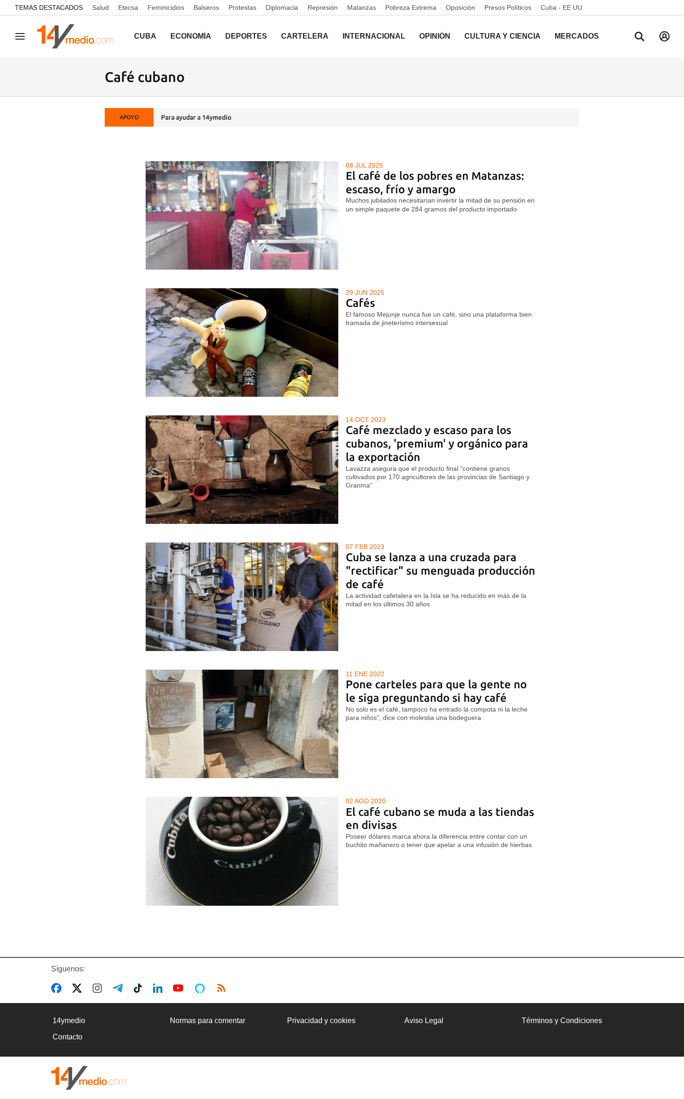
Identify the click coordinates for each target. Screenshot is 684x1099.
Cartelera (305, 36)
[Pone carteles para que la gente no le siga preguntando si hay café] (242, 724)
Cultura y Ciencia (502, 36)
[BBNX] (89, 1078)
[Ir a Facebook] (58, 988)
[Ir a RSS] (223, 988)
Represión (323, 7)
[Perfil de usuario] (664, 36)
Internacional (373, 36)
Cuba (145, 36)
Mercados (577, 36)
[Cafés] (242, 342)
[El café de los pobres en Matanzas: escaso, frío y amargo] (242, 215)
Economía (190, 36)
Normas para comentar (207, 1020)
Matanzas (361, 7)
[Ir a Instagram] (99, 988)
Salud (100, 7)
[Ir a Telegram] (120, 988)
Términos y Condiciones (562, 1020)
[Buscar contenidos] (639, 37)
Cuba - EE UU (561, 7)
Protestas (242, 7)
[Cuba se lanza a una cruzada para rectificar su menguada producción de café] (242, 597)
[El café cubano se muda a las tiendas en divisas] (242, 851)
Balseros (206, 7)
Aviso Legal (423, 1020)
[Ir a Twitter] (79, 988)
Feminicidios (166, 7)
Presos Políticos (507, 7)
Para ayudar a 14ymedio (196, 117)
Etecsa (128, 7)
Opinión (434, 36)
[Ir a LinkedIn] (159, 988)
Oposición (460, 7)
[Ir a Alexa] (201, 988)
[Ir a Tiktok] (140, 988)
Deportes (246, 36)
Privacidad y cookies (321, 1020)
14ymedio (69, 1020)
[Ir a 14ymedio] (78, 36)
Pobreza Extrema (410, 7)
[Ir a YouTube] (180, 988)
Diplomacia (282, 7)
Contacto (67, 1037)
